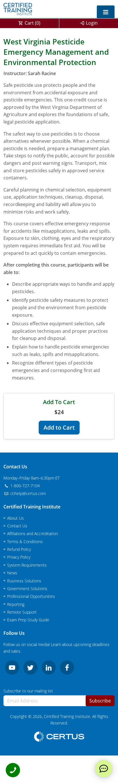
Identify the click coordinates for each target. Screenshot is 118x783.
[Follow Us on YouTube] (12, 667)
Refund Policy (19, 549)
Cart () (32, 23)
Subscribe (100, 701)
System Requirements (27, 565)
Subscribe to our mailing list (28, 691)
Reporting (15, 604)
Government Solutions (27, 588)
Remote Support (22, 612)
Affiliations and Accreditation (32, 533)
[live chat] (103, 768)
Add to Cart (59, 427)
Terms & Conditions (25, 541)
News (12, 572)
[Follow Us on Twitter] (30, 667)
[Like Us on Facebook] (67, 667)
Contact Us (17, 525)
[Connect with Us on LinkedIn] (49, 667)
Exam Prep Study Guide (28, 620)
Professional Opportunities (31, 596)
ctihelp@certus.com (27, 493)
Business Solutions (24, 581)
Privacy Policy (18, 557)
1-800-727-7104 (24, 485)
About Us (15, 518)
